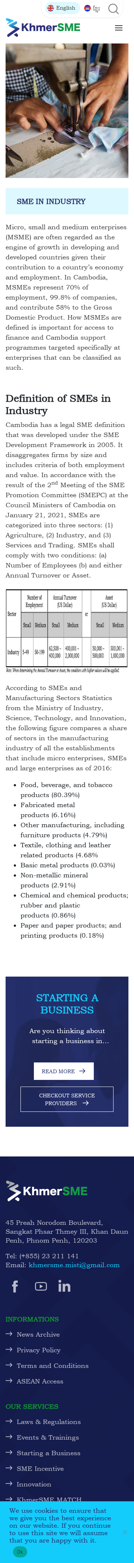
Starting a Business (48, 1453)
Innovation (34, 1484)
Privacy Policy (39, 1350)
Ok (20, 1552)
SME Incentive (40, 1468)
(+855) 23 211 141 (49, 1256)
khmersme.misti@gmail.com (74, 1265)
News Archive (38, 1334)
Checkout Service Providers (67, 1099)
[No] (124, 1532)
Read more (58, 1071)
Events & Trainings (48, 1437)
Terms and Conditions (53, 1365)
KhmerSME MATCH (51, 1500)
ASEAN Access (40, 1381)
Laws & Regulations (49, 1422)
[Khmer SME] (43, 27)
